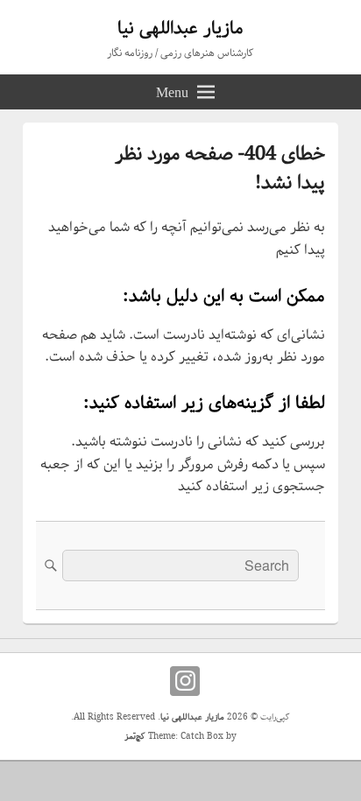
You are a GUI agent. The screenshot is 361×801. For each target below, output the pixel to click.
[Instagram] (185, 681)
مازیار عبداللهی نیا (180, 28)
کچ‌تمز (134, 736)
